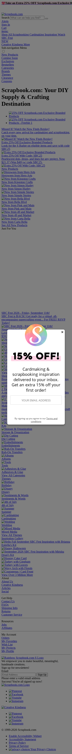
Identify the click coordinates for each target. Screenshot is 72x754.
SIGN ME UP (36, 411)
